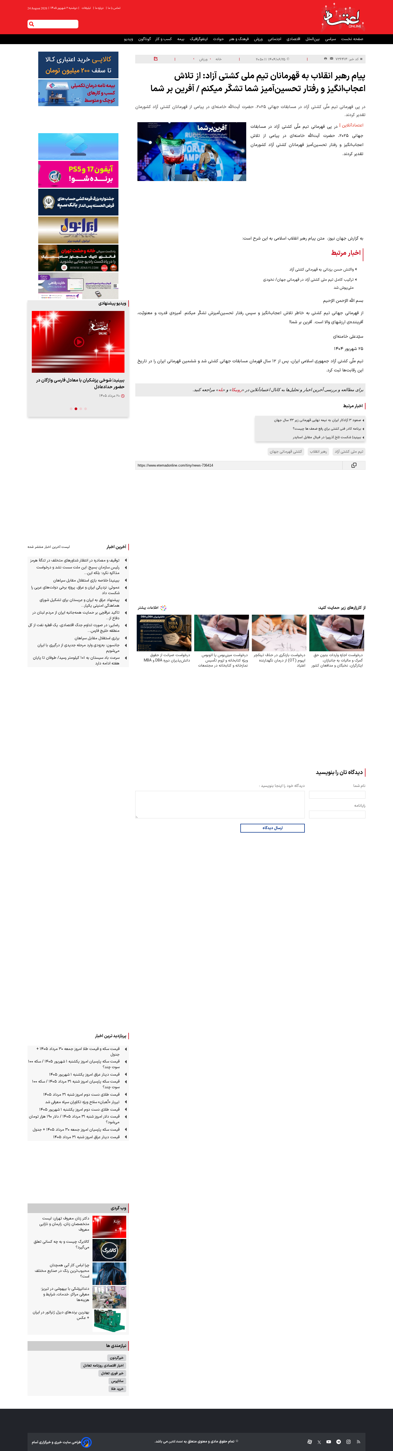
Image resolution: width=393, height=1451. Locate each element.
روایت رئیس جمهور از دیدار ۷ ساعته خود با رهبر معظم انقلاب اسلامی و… (81, 383)
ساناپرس (117, 1381)
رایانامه (359, 806)
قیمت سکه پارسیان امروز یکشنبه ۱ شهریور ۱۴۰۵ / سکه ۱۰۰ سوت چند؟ (74, 1064)
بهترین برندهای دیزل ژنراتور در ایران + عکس (61, 1315)
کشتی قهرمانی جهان (286, 452)
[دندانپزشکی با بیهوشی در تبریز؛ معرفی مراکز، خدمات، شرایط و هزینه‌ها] (109, 1297)
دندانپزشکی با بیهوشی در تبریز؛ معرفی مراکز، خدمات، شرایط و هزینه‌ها (65, 1294)
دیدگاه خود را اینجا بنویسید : (282, 786)
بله (220, 389)
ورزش (259, 39)
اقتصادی (294, 39)
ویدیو (129, 39)
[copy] (353, 465)
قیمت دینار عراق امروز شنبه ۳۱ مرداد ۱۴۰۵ (86, 1137)
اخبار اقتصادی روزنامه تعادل (103, 1365)
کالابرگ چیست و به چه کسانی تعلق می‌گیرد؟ (61, 1244)
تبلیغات (86, 8)
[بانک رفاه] (78, 285)
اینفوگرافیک (199, 39)
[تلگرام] (336, 1442)
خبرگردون (117, 1357)
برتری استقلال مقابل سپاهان (97, 638)
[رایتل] (78, 174)
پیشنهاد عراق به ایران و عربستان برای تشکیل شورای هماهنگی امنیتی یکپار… (80, 603)
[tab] (85, 408)
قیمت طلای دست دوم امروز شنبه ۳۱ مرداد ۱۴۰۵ (81, 1095)
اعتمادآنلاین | (351, 125)
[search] (31, 24)
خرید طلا (117, 1388)
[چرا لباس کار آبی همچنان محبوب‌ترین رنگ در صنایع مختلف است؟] (109, 1274)
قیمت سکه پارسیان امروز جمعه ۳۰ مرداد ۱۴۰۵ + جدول (76, 1130)
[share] (155, 59)
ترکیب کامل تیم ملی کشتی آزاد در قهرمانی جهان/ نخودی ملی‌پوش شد (308, 284)
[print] (325, 59)
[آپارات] (307, 1442)
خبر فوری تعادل (112, 1373)
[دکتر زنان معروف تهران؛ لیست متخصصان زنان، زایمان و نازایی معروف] (109, 1227)
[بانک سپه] (78, 202)
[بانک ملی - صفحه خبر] (78, 65)
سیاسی (331, 39)
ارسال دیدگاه (273, 828)
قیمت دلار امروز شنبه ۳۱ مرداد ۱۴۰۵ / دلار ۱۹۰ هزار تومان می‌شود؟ (74, 1119)
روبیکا (237, 389)
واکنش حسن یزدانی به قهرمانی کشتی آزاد (321, 269)
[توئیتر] (316, 1442)
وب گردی (118, 1208)
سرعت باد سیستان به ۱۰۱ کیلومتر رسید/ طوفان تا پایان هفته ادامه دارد (76, 660)
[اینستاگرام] (346, 1442)
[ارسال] (330, 59)
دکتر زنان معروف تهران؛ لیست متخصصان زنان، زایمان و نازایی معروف (64, 1224)
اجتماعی (275, 39)
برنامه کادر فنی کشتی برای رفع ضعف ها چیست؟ (327, 428)
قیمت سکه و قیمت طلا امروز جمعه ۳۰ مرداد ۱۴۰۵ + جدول (78, 1051)
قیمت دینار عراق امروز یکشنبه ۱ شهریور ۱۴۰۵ (84, 1074)
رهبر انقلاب (318, 452)
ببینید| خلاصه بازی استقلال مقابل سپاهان (86, 580)
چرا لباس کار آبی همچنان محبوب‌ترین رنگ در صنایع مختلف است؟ (62, 1271)
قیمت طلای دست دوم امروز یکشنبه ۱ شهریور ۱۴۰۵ (79, 1110)
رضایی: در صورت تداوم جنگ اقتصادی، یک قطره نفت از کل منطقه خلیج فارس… (74, 628)
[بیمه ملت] (78, 92)
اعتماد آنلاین (175, 1442)
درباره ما (98, 8)
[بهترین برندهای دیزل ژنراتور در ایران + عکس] (109, 1321)
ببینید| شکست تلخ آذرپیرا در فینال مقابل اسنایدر (327, 437)
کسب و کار (164, 39)
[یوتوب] (326, 1442)
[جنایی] (78, 258)
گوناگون (144, 39)
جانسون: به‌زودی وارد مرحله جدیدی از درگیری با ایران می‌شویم (78, 648)
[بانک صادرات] (78, 146)
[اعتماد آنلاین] (342, 17)
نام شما (359, 786)
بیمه (181, 39)
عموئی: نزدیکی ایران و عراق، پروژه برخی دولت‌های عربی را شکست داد (75, 590)
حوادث (219, 39)
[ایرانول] (78, 230)
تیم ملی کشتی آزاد (349, 452)
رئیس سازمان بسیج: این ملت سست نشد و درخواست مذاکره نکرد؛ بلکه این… (78, 570)
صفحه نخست (352, 39)
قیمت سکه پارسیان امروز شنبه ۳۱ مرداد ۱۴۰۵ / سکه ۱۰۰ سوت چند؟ (76, 1084)
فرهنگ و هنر (239, 39)
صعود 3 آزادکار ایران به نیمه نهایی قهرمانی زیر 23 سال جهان (317, 420)
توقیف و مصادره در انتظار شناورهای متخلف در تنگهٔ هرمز (75, 560)
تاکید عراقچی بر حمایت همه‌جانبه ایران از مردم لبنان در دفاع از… (76, 615)
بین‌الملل (313, 39)
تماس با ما (113, 8)
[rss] (356, 1442)
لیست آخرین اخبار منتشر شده (49, 546)
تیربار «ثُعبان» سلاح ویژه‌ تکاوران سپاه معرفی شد (82, 1102)
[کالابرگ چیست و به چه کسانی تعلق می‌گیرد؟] (109, 1250)
